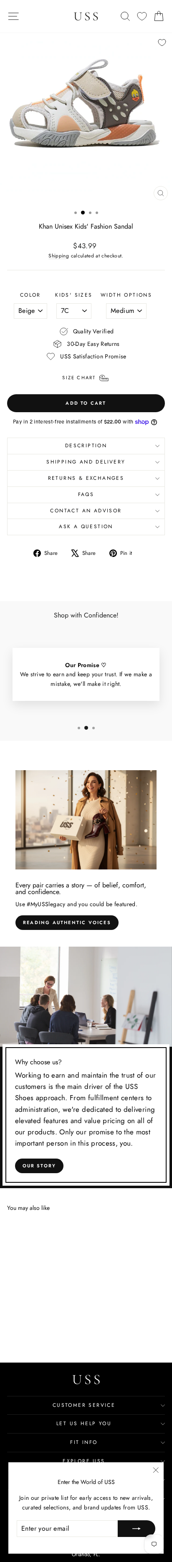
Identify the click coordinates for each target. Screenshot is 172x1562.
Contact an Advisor (85, 510)
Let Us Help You (83, 1423)
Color (30, 295)
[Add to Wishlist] (162, 43)
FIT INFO (83, 1442)
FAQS (86, 494)
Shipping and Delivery (85, 462)
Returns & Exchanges (86, 478)
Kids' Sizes (73, 295)
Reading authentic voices (67, 922)
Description (86, 445)
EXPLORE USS (84, 1461)
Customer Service (84, 1405)
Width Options (126, 295)
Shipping (58, 255)
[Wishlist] (142, 16)
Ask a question (86, 526)
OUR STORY (39, 1165)
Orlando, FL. (86, 1554)
